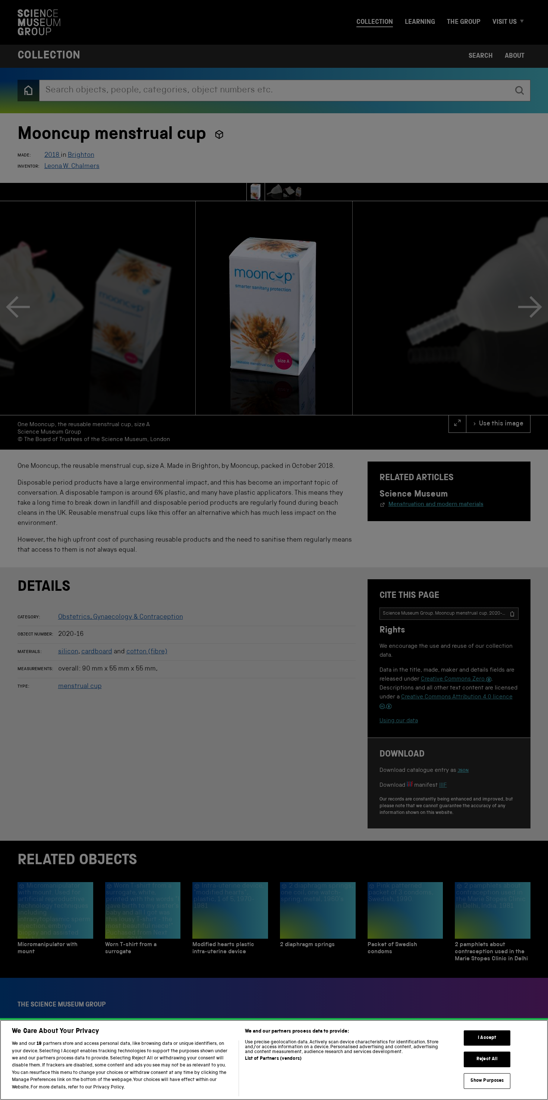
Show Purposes (487, 1080)
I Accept (487, 1038)
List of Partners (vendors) (273, 1058)
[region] (274, 1060)
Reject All (487, 1059)
